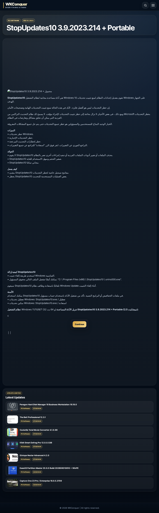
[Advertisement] (79, 65)
